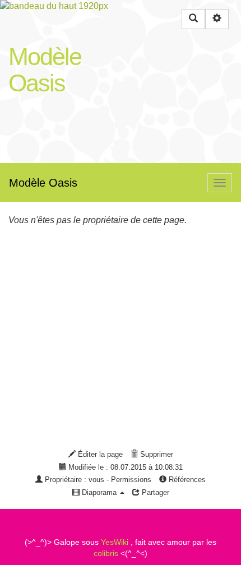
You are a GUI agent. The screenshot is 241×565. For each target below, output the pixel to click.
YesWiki (114, 542)
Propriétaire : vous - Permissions (97, 479)
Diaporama (99, 492)
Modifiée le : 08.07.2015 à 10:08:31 (124, 467)
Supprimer (155, 454)
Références (186, 479)
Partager (154, 492)
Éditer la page (99, 454)
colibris (106, 553)
